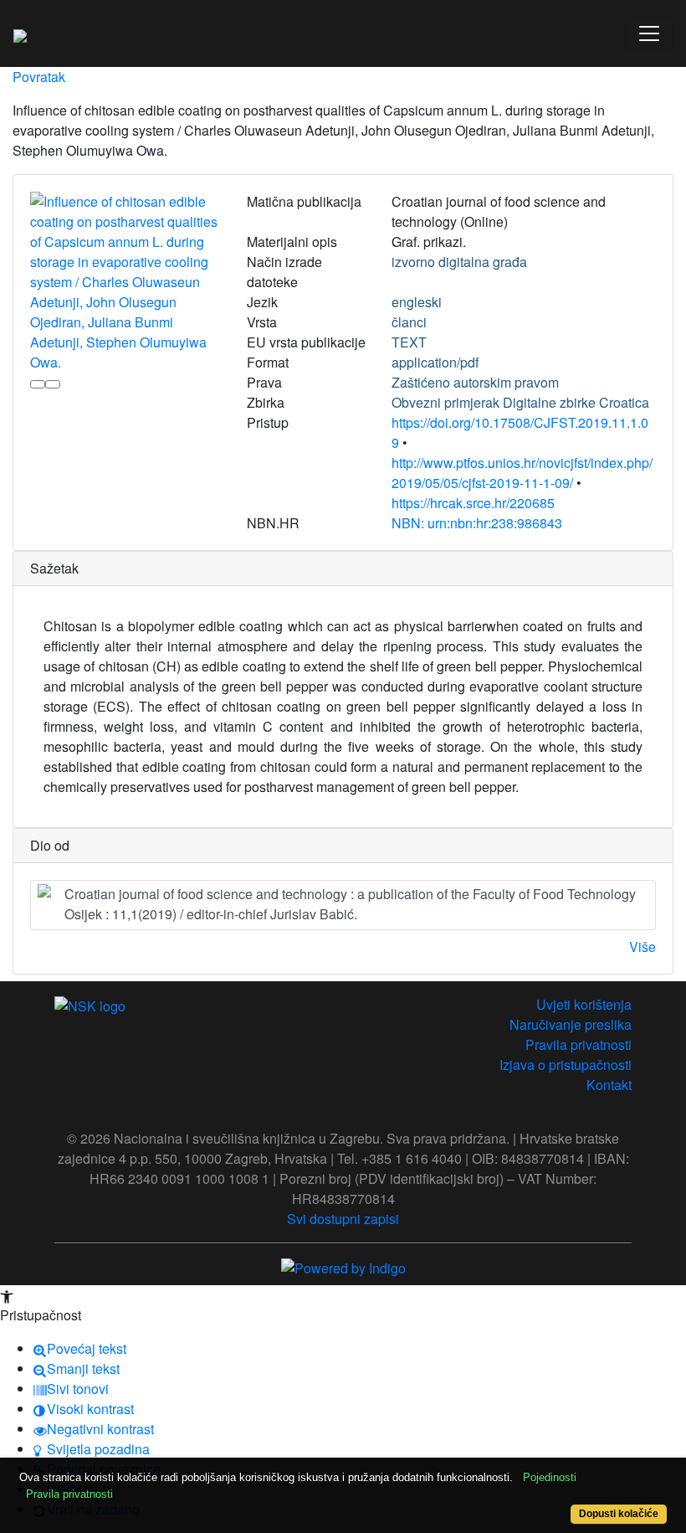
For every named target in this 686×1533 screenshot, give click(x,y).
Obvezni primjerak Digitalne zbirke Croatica (520, 402)
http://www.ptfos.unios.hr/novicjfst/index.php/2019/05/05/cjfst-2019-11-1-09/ (522, 472)
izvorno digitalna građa (459, 261)
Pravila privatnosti (578, 1044)
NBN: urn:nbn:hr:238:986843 (477, 522)
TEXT (409, 342)
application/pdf (435, 362)
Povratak (39, 76)
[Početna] (20, 33)
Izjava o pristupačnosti (565, 1064)
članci (409, 322)
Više (642, 946)
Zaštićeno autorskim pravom (475, 382)
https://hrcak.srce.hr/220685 (473, 502)
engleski (417, 301)
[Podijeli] (52, 384)
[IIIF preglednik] (37, 384)
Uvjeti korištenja (584, 1004)
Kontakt (609, 1084)
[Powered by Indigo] (343, 1266)
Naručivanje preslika (570, 1024)
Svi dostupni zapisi (343, 1218)
